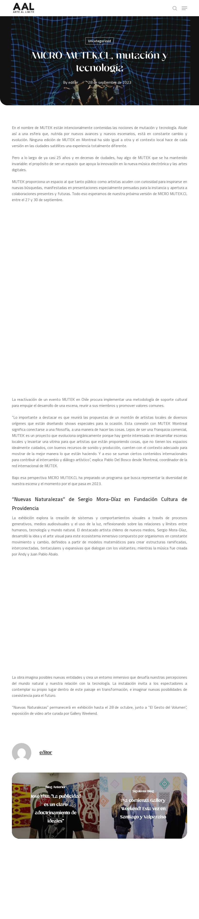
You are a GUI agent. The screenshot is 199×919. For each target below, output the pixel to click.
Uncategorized (99, 40)
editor (73, 82)
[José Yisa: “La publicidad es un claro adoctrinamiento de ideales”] (56, 806)
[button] (184, 8)
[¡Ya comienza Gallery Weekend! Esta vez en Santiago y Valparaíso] (143, 806)
